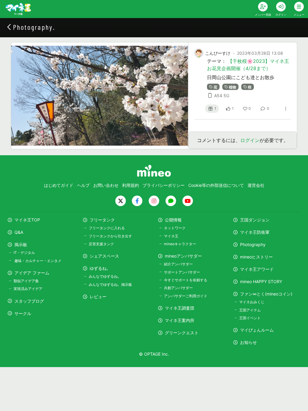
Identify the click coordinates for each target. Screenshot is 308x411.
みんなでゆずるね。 (105, 276)
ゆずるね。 (100, 268)
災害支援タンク (101, 244)
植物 (232, 87)
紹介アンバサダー (178, 264)
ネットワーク (175, 228)
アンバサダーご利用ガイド (185, 296)
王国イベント (250, 318)
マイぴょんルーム (257, 329)
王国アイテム (250, 310)
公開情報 (173, 219)
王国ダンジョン (255, 219)
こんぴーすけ (217, 53)
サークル (22, 313)
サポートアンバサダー (182, 272)
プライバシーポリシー (164, 185)
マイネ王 (171, 236)
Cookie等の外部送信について (216, 185)
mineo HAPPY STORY (261, 281)
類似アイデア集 (26, 281)
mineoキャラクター (180, 244)
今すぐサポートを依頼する (185, 280)
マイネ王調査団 (179, 308)
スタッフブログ (29, 301)
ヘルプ (83, 185)
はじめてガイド (58, 185)
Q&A (18, 232)
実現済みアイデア (28, 288)
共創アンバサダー (178, 288)
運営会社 (256, 185)
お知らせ (248, 342)
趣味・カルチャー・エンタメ (37, 260)
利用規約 (130, 185)
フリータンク (102, 219)
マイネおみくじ (251, 302)
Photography (253, 244)
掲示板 (20, 244)
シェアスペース (104, 255)
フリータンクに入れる (107, 228)
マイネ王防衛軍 (255, 232)
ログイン (250, 140)
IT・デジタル (24, 252)
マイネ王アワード (257, 269)
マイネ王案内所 (179, 320)
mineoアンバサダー (183, 255)
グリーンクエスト (182, 332)
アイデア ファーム (31, 272)
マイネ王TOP (27, 219)
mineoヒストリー (256, 256)
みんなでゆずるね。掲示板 (110, 284)
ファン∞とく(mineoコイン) (266, 293)
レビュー (98, 296)
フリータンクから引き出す (110, 236)
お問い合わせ (106, 185)
